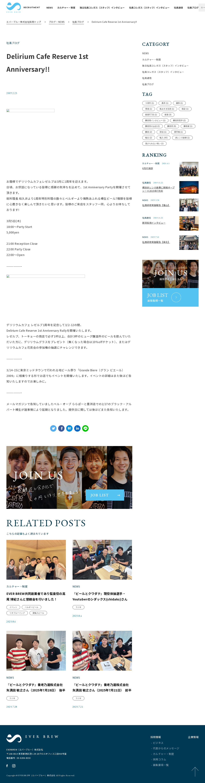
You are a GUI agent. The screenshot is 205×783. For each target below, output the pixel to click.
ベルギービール (31, 607)
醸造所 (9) (171, 126)
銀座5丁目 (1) (151, 115)
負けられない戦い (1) (154, 143)
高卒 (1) (165, 103)
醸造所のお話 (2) (152, 126)
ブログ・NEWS (57, 21)
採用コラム (159, 759)
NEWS (49, 7)
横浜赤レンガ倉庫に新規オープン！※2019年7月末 (158, 189)
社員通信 (178, 7)
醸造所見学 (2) (179, 120)
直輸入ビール (38, 613)
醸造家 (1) (188, 126)
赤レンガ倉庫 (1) (182, 138)
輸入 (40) (164, 138)
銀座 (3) (168, 115)
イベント (13, 607)
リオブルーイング (17, 613)
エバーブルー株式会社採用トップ (23, 21)
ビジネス (158, 743)
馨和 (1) (179, 103)
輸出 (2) (148, 138)
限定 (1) (185, 109)
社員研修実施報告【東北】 (156, 242)
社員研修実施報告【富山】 (156, 205)
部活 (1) (163, 132)
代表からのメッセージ (166, 748)
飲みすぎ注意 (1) (167, 109)
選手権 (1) (178, 132)
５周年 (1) (149, 103)
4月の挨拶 (147, 168)
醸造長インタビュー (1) (155, 120)
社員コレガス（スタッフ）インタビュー (149, 7)
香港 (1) (148, 109)
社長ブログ (193, 7)
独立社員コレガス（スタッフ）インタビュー (102, 7)
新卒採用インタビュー (153, 222)
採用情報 (155, 737)
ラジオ (78, 607)
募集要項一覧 (161, 765)
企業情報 (193, 737)
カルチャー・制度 (66, 7)
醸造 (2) (148, 132)
